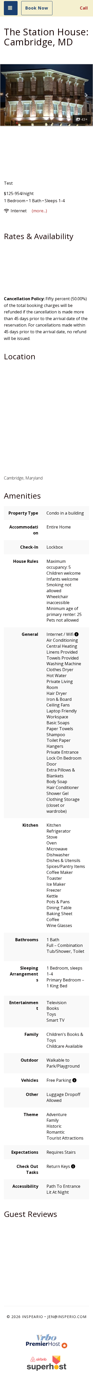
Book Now (36, 8)
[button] (7, 95)
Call (84, 8)
